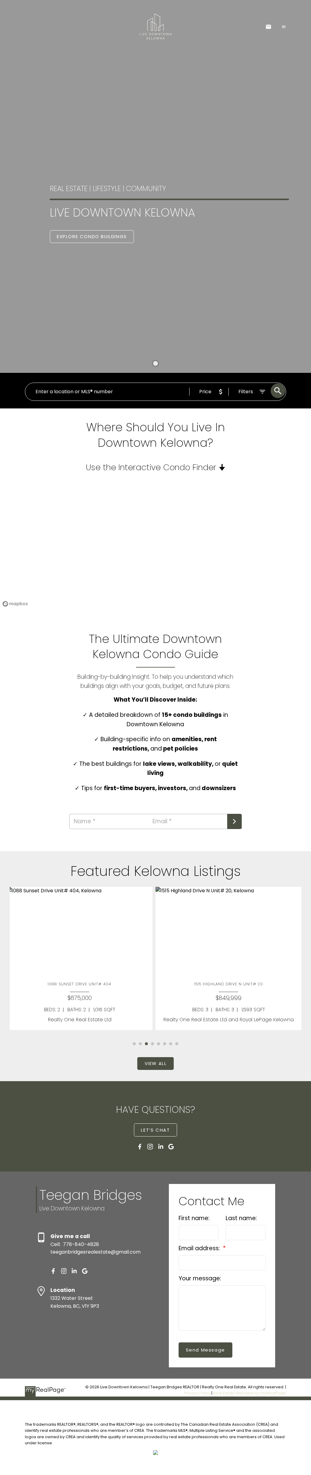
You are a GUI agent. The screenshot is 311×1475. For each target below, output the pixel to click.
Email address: (200, 1248)
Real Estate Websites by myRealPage (249, 1393)
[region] (155, 546)
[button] (92, 236)
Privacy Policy (197, 1393)
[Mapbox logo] (15, 603)
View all (156, 1064)
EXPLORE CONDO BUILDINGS (92, 237)
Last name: (241, 1218)
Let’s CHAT (155, 1130)
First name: (194, 1218)
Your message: (200, 1278)
